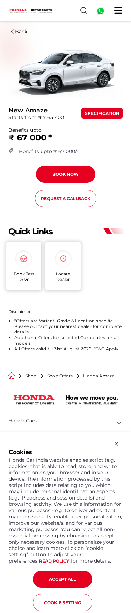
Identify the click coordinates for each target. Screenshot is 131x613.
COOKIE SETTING (62, 602)
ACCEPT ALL (62, 579)
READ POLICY (54, 561)
